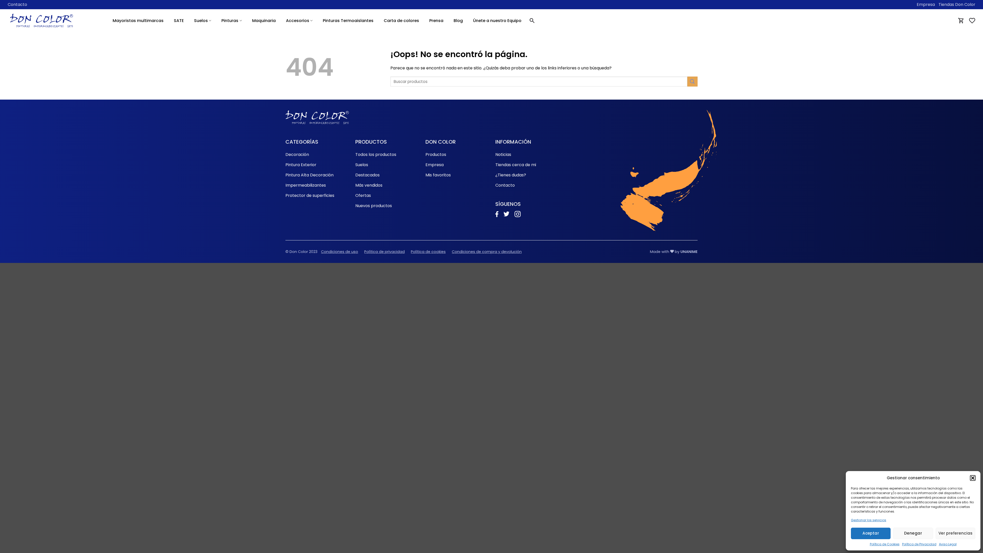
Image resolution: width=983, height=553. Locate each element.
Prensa (436, 21)
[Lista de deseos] (972, 20)
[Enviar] (692, 82)
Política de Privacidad (919, 544)
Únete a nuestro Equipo (497, 21)
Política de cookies (428, 251)
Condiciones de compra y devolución (487, 251)
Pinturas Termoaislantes (348, 21)
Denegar (913, 533)
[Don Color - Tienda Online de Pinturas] (42, 21)
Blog (458, 21)
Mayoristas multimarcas (138, 21)
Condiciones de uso (339, 251)
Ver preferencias (955, 533)
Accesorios (297, 21)
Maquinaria (264, 21)
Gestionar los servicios (868, 520)
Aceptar (870, 533)
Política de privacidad (384, 251)
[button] (972, 478)
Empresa (926, 4)
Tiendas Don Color (956, 4)
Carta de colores (401, 21)
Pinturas (229, 21)
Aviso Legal (948, 544)
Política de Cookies (885, 544)
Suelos (201, 21)
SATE (179, 21)
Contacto (17, 4)
